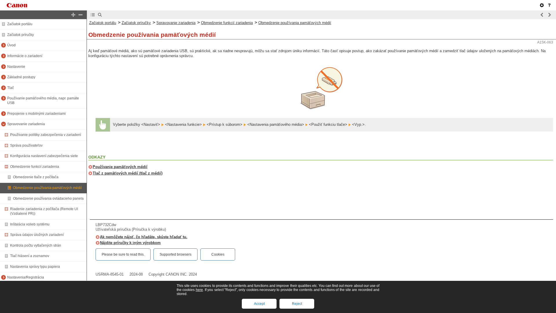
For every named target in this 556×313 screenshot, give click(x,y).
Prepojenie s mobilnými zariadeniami (36, 114)
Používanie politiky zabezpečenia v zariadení (45, 135)
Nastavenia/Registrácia (25, 277)
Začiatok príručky (20, 35)
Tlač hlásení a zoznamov (29, 256)
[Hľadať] (100, 15)
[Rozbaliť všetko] (73, 15)
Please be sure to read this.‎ (123, 254)
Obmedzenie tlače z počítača (35, 177)
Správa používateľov (26, 145)
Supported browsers (175, 254)
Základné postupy (21, 77)
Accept (259, 304)
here (199, 290)
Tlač (10, 88)
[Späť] (542, 15)
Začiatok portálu (19, 24)
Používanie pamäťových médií (120, 167)
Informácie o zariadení (24, 56)
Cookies (217, 254)
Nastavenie (16, 67)
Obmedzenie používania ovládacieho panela (48, 198)
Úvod (11, 45)
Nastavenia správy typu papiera (35, 267)
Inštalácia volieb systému (30, 224)
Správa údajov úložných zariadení (37, 235)
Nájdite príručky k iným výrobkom (130, 243)
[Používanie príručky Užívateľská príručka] (549, 5)
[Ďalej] (549, 15)
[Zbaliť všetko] (80, 15)
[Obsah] (92, 15)
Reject (297, 304)
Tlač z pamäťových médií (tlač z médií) (127, 173)
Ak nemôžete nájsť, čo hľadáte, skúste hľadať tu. (143, 237)
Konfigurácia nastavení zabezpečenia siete (44, 156)
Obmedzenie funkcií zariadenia (34, 167)
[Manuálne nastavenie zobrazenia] (542, 5)
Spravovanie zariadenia (26, 124)
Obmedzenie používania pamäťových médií (47, 188)
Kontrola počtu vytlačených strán (35, 245)
